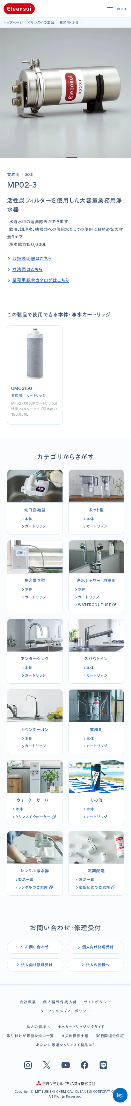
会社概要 (28, 1002)
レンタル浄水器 (35, 870)
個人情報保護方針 (60, 1002)
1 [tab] (60, 157)
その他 (96, 800)
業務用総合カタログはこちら (40, 280)
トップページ (13, 22)
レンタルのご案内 (33, 887)
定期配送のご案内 (94, 887)
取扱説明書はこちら (32, 258)
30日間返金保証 (110, 1036)
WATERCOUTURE (94, 605)
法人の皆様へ (98, 964)
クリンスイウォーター (33, 817)
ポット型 (96, 509)
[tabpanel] (65, 93)
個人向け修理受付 (98, 947)
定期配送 (96, 870)
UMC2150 (21, 388)
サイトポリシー (97, 1002)
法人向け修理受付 (36, 964)
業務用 (64, 22)
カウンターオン (35, 729)
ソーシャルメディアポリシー (65, 1011)
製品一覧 (26, 880)
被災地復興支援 (75, 1036)
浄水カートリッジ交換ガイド (81, 1027)
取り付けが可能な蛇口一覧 (30, 1036)
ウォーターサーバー (34, 800)
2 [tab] (71, 157)
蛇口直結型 (34, 509)
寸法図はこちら (27, 269)
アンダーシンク (35, 658)
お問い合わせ (37, 947)
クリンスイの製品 (41, 22)
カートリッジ (35, 395)
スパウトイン (96, 658)
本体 (75, 22)
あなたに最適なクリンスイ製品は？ (65, 1045)
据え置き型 (34, 580)
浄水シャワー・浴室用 (96, 580)
